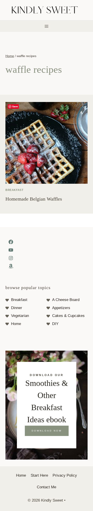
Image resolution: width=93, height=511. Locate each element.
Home (16, 324)
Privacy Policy (65, 475)
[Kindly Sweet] (46, 10)
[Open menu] (46, 26)
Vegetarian (20, 316)
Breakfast (14, 190)
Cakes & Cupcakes (68, 316)
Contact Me (46, 487)
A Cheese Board (65, 300)
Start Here (39, 475)
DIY (55, 324)
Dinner (16, 308)
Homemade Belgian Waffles (33, 199)
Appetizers (61, 308)
